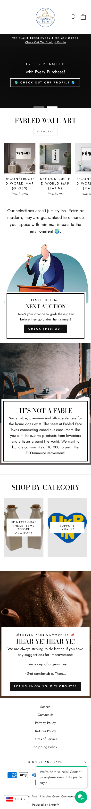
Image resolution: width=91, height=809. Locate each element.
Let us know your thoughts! (45, 686)
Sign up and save (45, 762)
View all (45, 131)
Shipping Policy (45, 746)
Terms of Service (45, 738)
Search (45, 706)
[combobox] (16, 799)
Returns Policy (45, 730)
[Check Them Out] (45, 293)
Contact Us (45, 714)
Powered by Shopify (45, 804)
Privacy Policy (45, 722)
